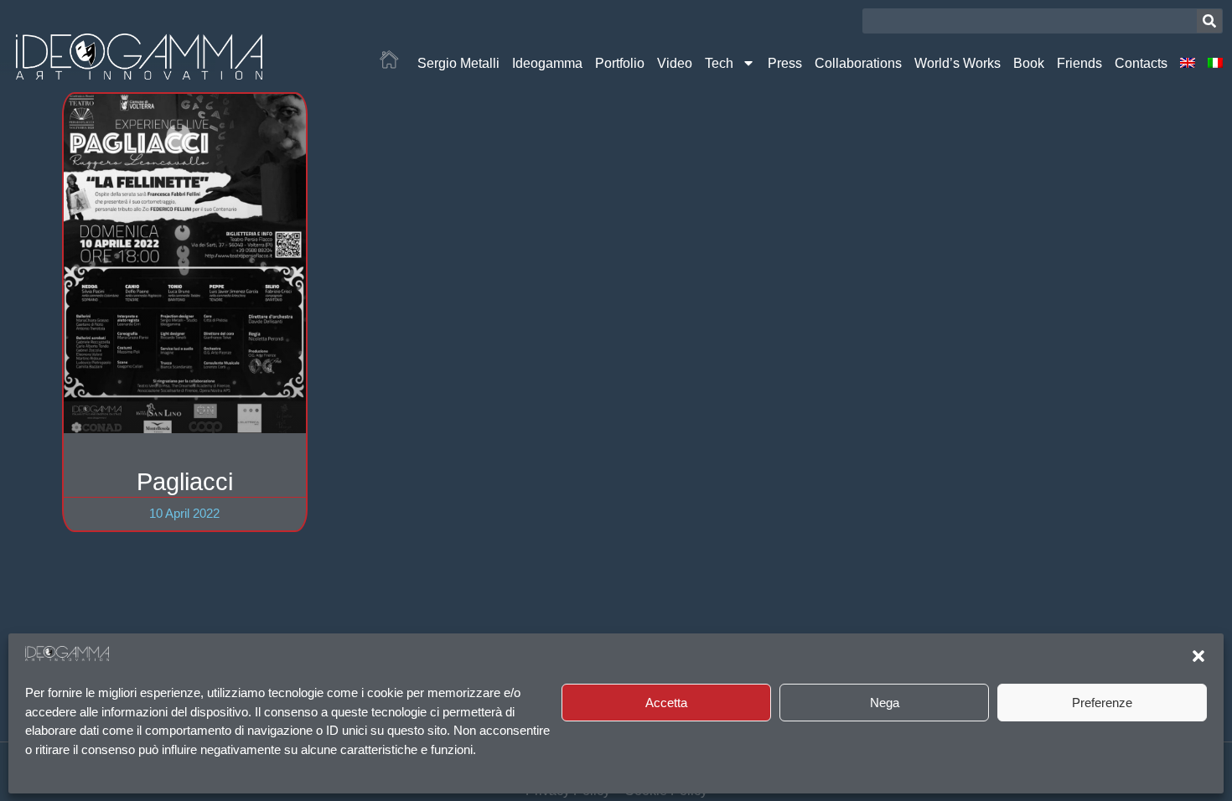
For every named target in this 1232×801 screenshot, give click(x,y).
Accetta (666, 702)
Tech (719, 62)
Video (674, 62)
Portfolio (619, 62)
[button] (1198, 656)
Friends (1079, 62)
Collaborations (858, 62)
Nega (884, 702)
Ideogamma (547, 62)
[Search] (1209, 21)
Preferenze (1102, 702)
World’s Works (957, 62)
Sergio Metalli (458, 62)
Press (785, 62)
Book (1028, 62)
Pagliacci (185, 481)
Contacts (1141, 62)
